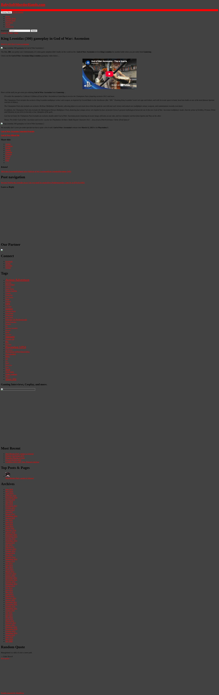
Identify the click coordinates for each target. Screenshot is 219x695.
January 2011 (10, 625)
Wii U (7, 377)
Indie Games (9, 317)
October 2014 (10, 551)
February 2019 (10, 496)
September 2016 (11, 516)
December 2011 (11, 602)
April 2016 (9, 526)
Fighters (19, 171)
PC (7, 341)
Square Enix (8, 365)
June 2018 (9, 502)
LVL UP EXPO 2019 (13, 460)
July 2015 (9, 545)
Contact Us (9, 27)
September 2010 (11, 633)
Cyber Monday (9, 297)
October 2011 (10, 606)
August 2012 (10, 586)
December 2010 (11, 627)
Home (7, 16)
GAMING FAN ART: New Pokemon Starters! (22, 462)
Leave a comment (22, 44)
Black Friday (10, 285)
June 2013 (9, 565)
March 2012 (9, 596)
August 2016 (10, 518)
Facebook (9, 261)
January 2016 (10, 533)
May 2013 (9, 567)
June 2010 (9, 637)
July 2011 (8, 613)
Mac (6, 326)
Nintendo (10, 336)
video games (11, 374)
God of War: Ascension (39, 171)
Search (3, 10)
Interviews (9, 23)
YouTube (8, 266)
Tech (7, 369)
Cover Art (8, 295)
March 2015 (9, 547)
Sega (6, 361)
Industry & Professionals (16, 319)
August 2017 (10, 510)
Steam (7, 367)
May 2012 (9, 592)
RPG (7, 356)
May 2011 (9, 617)
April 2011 (9, 619)
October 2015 (10, 539)
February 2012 (10, 598)
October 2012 (10, 582)
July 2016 (9, 520)
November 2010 (11, 629)
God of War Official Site (10, 135)
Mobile (7, 332)
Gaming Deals (10, 18)
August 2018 (10, 500)
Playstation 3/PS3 (65, 171)
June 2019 (9, 489)
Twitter (8, 264)
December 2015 (11, 535)
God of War (26, 171)
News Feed (8, 334)
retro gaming (10, 354)
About (7, 25)
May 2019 (9, 491)
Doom (7, 299)
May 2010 (9, 639)
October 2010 (10, 631)
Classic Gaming (11, 291)
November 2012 (11, 580)
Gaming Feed (10, 20)
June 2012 (9, 590)
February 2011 (10, 623)
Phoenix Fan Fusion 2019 (14, 456)
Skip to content (17, 12)
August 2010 (10, 635)
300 (2, 171)
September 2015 (11, 541)
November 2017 (11, 506)
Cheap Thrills (9, 289)
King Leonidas (53, 171)
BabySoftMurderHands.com (23, 4)
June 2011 (9, 615)
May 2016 (9, 524)
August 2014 (10, 553)
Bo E (14, 44)
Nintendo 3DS (9, 339)
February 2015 (10, 549)
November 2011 (11, 604)
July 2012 (9, 588)
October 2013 (10, 557)
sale (6, 359)
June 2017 (9, 512)
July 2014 (9, 555)
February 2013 (10, 574)
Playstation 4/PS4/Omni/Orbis (17, 352)
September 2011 (11, 609)
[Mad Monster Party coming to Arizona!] (7, 476)
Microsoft (8, 330)
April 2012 (9, 594)
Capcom (8, 287)
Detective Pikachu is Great (15, 458)
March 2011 (9, 621)
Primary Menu (6, 12)
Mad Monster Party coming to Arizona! (19, 454)
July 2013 (9, 563)
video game (9, 372)
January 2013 (10, 576)
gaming (9, 308)
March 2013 (9, 572)
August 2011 (10, 611)
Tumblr (8, 268)
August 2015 (10, 543)
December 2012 (11, 578)
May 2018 (9, 504)
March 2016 (9, 528)
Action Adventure (10, 171)
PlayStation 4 (8, 349)
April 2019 (9, 493)
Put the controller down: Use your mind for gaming (24, 183)
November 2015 (11, 537)
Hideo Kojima (9, 313)
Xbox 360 (10, 379)
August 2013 (10, 561)
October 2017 (10, 508)
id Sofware (9, 315)
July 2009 (9, 641)
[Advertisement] (69, 428)
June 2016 (9, 522)
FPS (7, 303)
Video (16, 33)
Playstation (8, 344)
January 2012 (10, 600)
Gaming (4, 33)
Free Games (8, 306)
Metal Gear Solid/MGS (11, 328)
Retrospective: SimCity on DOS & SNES (66, 183)
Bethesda (8, 283)
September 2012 (11, 584)
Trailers (10, 33)
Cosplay (8, 293)
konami (8, 324)
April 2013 (9, 569)
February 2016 (10, 530)
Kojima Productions (10, 322)
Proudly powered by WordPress (12, 693)
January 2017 (10, 514)
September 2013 (11, 559)
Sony (7, 363)
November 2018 (11, 498)
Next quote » (5, 659)
